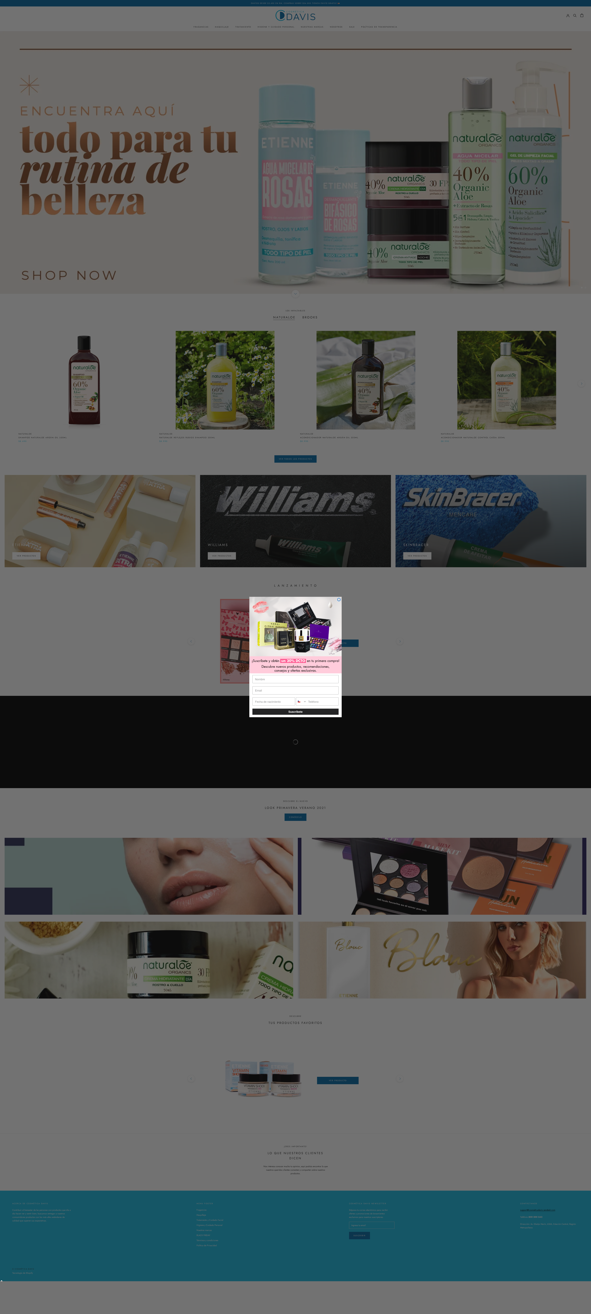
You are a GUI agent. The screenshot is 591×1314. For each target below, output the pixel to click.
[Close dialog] (338, 599)
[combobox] (301, 701)
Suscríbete (295, 712)
